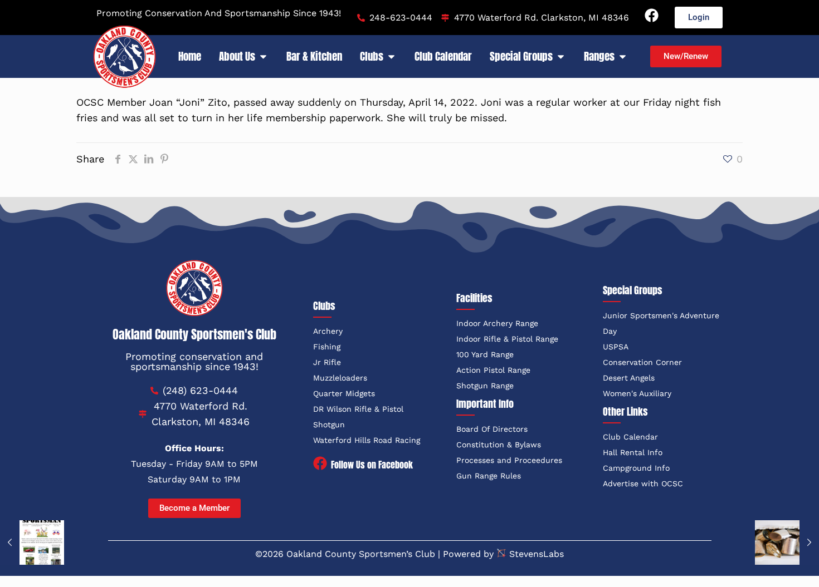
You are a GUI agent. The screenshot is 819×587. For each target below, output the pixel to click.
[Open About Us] (263, 56)
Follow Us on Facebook (372, 464)
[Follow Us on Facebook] (320, 464)
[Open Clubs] (391, 56)
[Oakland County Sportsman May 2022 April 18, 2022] (32, 542)
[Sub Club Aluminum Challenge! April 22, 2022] (787, 542)
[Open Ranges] (622, 56)
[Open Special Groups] (560, 56)
